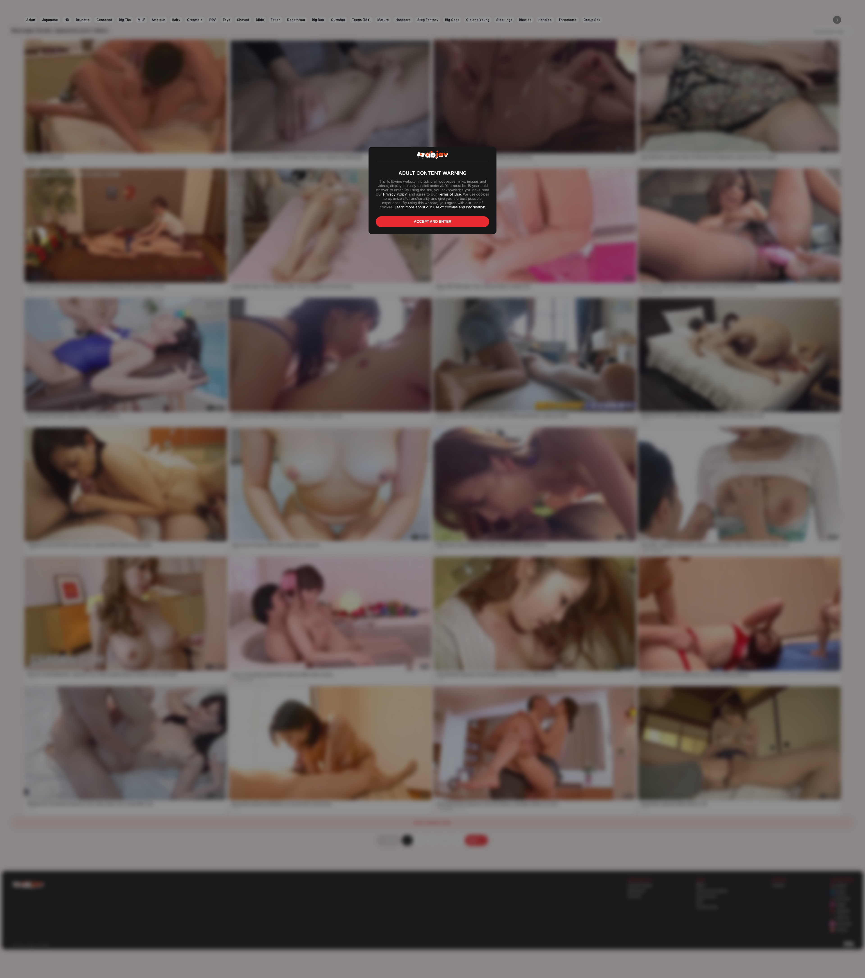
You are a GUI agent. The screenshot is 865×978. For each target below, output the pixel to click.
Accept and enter (432, 221)
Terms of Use (449, 194)
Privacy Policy (394, 194)
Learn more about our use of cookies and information (440, 207)
